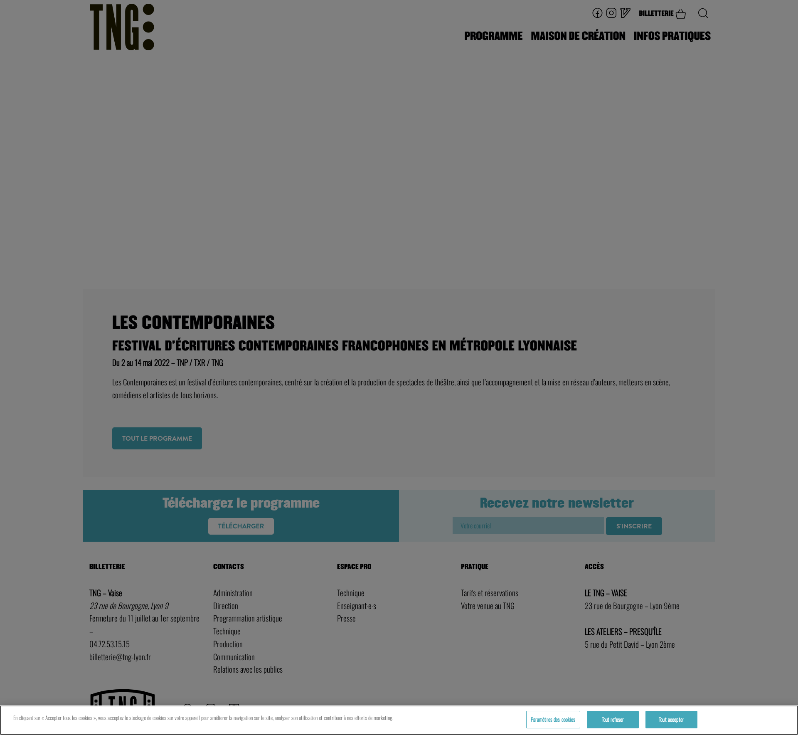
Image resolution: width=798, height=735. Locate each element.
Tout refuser (613, 719)
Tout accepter (671, 719)
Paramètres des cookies (553, 719)
